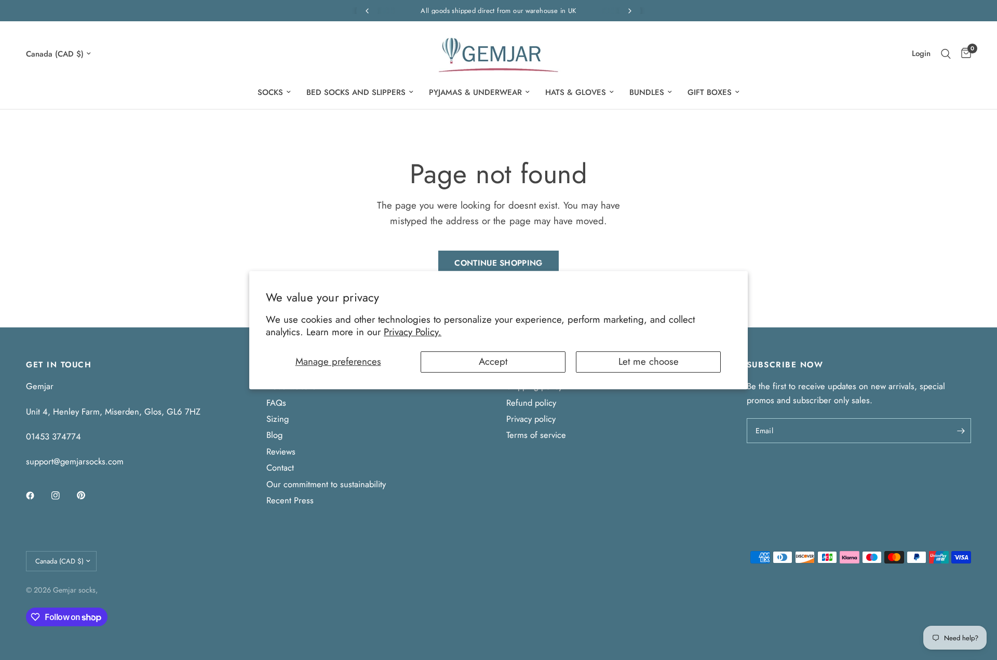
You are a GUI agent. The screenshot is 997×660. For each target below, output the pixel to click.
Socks (270, 92)
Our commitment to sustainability (326, 484)
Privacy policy (531, 418)
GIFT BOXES (710, 92)
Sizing (277, 418)
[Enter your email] (960, 430)
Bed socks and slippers (356, 92)
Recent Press (290, 500)
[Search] (946, 53)
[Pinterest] (88, 495)
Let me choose (648, 361)
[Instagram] (62, 495)
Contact (280, 467)
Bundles (646, 92)
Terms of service (536, 435)
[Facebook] (37, 495)
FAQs (276, 402)
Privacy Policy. (412, 332)
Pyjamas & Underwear (475, 92)
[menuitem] (274, 92)
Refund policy (531, 402)
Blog (274, 435)
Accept (493, 361)
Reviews (280, 451)
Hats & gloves (575, 92)
